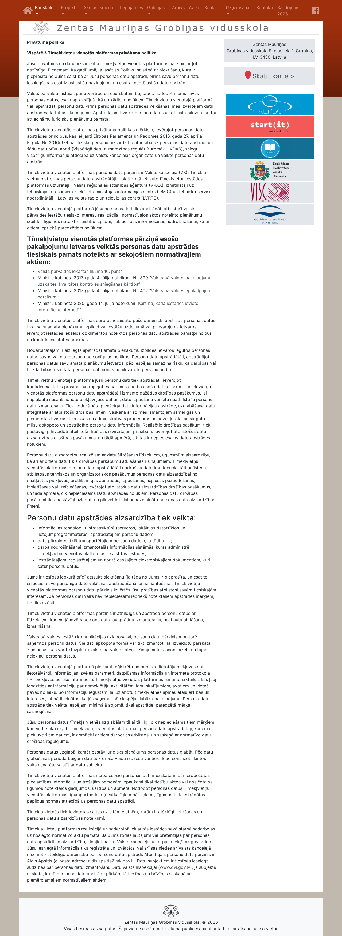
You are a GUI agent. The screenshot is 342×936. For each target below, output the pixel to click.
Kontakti (264, 7)
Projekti (68, 7)
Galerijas (156, 7)
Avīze (194, 7)
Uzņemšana (237, 7)
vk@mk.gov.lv (189, 841)
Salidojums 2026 (288, 11)
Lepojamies (131, 7)
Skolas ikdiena (98, 7)
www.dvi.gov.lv (175, 867)
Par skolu (44, 7)
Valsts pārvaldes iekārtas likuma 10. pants (80, 271)
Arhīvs (178, 7)
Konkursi (212, 7)
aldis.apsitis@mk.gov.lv (111, 860)
